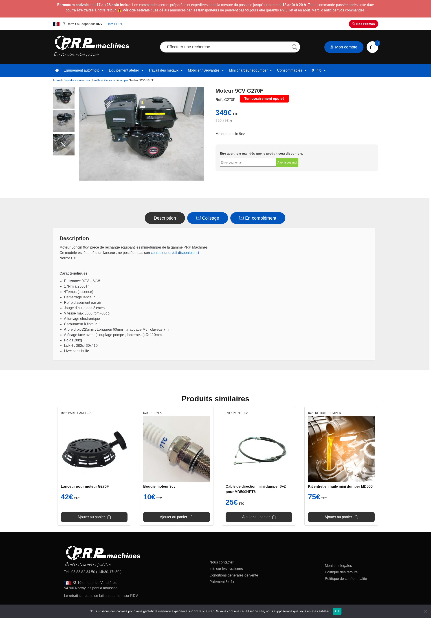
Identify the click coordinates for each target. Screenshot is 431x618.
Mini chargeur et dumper (248, 70)
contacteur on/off (164, 253)
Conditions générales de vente (233, 575)
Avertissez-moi (287, 162)
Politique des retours (341, 572)
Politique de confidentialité (346, 579)
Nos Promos (365, 24)
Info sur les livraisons (226, 569)
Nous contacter (221, 562)
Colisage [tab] (210, 218)
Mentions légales (338, 566)
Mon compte (345, 47)
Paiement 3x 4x (221, 582)
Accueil (57, 80)
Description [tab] (165, 218)
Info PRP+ (115, 24)
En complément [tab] (260, 218)
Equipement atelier (124, 70)
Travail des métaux (163, 70)
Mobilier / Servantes (204, 70)
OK (337, 611)
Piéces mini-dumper (116, 80)
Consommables (289, 70)
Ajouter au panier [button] (91, 517)
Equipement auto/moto (81, 70)
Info (318, 70)
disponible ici (188, 253)
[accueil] (57, 70)
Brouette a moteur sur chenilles (83, 80)
